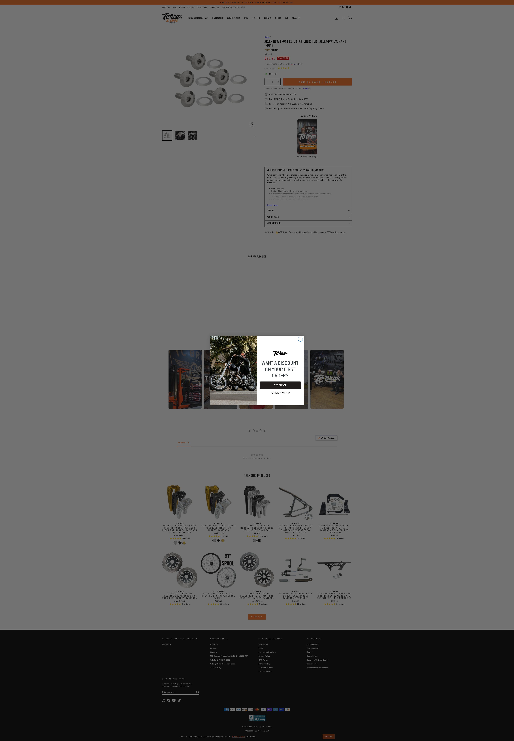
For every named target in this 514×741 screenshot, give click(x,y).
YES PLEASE (280, 385)
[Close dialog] (300, 339)
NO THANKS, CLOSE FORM (280, 393)
